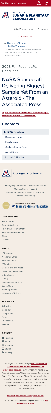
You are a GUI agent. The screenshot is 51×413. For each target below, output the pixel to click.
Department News (13, 137)
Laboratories (7, 275)
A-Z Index (6, 306)
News (4, 317)
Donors (5, 239)
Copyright (40, 192)
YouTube (9, 349)
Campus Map (8, 313)
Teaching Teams (9, 289)
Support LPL (25, 36)
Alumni (5, 236)
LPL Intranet (42, 29)
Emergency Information (16, 185)
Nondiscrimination (37, 185)
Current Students (10, 225)
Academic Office (9, 257)
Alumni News (11, 152)
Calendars (6, 310)
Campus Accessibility (25, 195)
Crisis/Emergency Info (24, 29)
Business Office (9, 260)
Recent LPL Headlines (15, 157)
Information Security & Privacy (20, 192)
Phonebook (7, 320)
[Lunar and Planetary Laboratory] (25, 205)
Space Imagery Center (12, 282)
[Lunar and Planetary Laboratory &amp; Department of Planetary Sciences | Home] (25, 16)
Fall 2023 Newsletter (17, 46)
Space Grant (7, 286)
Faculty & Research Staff (13, 229)
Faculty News (11, 142)
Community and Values (12, 271)
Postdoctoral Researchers (14, 232)
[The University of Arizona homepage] (16, 3)
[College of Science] (25, 173)
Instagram (9, 345)
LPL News (21, 43)
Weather (6, 324)
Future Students (9, 221)
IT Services (7, 264)
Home (10, 43)
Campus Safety (21, 189)
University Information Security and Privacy (25, 396)
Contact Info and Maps (12, 268)
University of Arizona (11, 293)
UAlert (34, 189)
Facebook (9, 338)
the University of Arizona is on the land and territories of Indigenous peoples (25, 366)
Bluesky (8, 352)
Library (5, 278)
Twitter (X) (9, 341)
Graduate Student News (16, 147)
